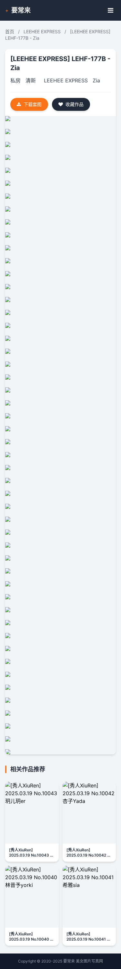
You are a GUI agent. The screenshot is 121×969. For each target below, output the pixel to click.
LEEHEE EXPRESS (42, 31)
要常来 (21, 10)
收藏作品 (75, 104)
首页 (9, 31)
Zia (96, 80)
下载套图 (33, 104)
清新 (30, 80)
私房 (15, 80)
